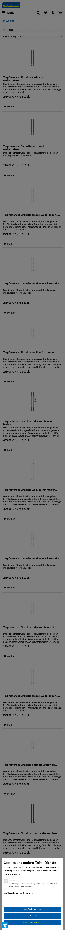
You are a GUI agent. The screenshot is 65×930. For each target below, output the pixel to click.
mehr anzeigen (13, 874)
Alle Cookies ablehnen (32, 909)
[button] (5, 925)
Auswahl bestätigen (32, 916)
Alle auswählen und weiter (32, 923)
